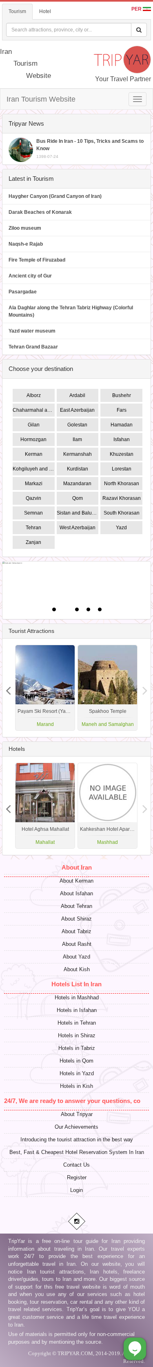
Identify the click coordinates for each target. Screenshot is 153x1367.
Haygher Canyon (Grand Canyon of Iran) (55, 196)
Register (76, 1177)
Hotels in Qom (76, 1061)
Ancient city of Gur (30, 276)
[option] (107, 688)
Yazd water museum (32, 331)
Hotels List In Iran (76, 984)
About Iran (77, 867)
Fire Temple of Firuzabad (37, 260)
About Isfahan (76, 893)
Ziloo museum (25, 228)
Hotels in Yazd (77, 1073)
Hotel (45, 11)
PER (137, 9)
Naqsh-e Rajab (26, 244)
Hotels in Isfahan (77, 1010)
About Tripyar (77, 1114)
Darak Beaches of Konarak (40, 212)
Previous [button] (145, 688)
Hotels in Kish (76, 1086)
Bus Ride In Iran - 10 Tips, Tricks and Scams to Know (90, 148)
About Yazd (76, 957)
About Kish (77, 969)
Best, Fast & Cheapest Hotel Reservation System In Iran (76, 1152)
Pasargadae (23, 292)
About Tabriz (76, 931)
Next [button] (8, 688)
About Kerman (76, 881)
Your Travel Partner (123, 78)
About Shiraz (76, 919)
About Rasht (76, 944)
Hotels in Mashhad (77, 997)
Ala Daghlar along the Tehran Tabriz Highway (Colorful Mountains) (71, 311)
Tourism (17, 11)
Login (76, 1190)
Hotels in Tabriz (76, 1048)
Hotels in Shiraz (76, 1035)
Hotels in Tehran (77, 1023)
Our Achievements (76, 1127)
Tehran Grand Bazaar (33, 347)
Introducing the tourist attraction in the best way (76, 1139)
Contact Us (76, 1165)
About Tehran (76, 906)
